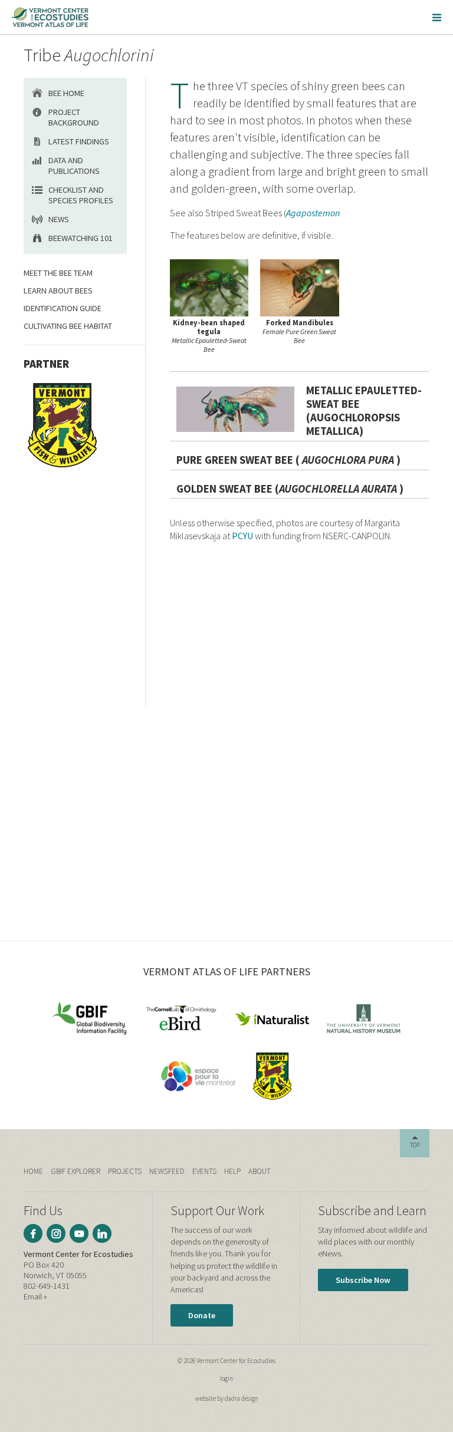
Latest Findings (78, 141)
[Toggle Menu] (437, 17)
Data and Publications (74, 165)
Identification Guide (62, 308)
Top (415, 1145)
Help (232, 1171)
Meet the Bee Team (58, 273)
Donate (201, 1315)
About (259, 1171)
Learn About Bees (58, 290)
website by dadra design (226, 1398)
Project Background (73, 117)
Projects (125, 1171)
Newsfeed (167, 1171)
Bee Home (66, 93)
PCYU (242, 536)
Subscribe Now (363, 1280)
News (58, 219)
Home (33, 1171)
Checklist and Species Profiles (80, 195)
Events (204, 1171)
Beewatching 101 (80, 238)
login (226, 1378)
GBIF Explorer (75, 1171)
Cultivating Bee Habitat (68, 326)
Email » (35, 1296)
